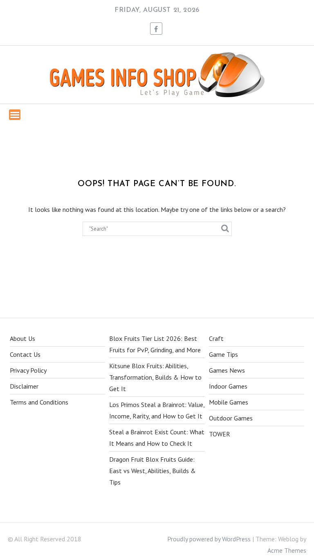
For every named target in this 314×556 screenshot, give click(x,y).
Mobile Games (228, 402)
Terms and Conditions (39, 402)
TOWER (219, 434)
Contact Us (25, 354)
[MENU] (15, 114)
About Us (22, 338)
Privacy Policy (28, 370)
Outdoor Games (231, 418)
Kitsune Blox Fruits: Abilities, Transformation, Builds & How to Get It (155, 377)
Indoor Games (228, 386)
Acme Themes (286, 550)
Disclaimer (24, 386)
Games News (227, 370)
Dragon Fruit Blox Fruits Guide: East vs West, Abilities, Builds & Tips (152, 470)
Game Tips (223, 354)
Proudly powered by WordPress (209, 539)
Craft (216, 338)
